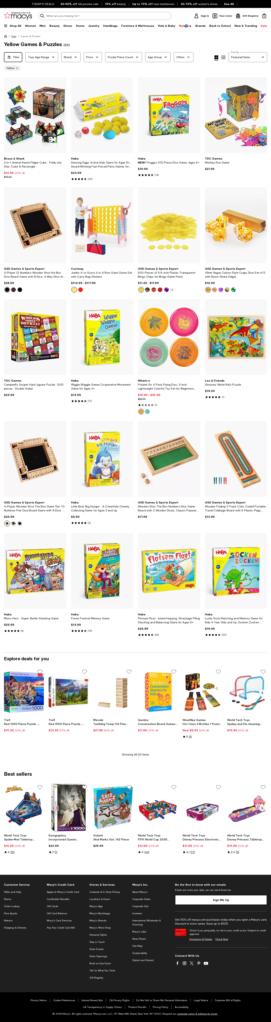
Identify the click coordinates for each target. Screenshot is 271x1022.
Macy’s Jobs (139, 925)
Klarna (7, 892)
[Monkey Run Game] (236, 115)
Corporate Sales (141, 892)
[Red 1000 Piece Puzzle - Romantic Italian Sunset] (24, 685)
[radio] (7, 290)
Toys (13, 36)
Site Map (137, 939)
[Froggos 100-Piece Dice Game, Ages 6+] (169, 115)
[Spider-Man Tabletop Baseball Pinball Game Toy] (24, 801)
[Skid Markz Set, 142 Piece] (113, 801)
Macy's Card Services (59, 914)
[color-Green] (233, 289)
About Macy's (139, 885)
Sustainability (139, 946)
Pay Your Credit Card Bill (61, 921)
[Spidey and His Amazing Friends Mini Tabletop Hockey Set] (247, 685)
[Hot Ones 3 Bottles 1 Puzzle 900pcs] (202, 685)
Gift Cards (52, 900)
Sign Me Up (221, 893)
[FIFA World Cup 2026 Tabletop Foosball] (158, 801)
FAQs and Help (12, 885)
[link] (35, 168)
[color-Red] (80, 289)
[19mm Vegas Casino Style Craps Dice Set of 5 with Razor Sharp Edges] (236, 225)
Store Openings (98, 950)
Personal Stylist (98, 928)
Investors (137, 907)
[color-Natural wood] (7, 523)
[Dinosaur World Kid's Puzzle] (236, 337)
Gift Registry (96, 971)
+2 (171, 289)
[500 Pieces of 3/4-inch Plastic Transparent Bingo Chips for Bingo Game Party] (169, 225)
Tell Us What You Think (102, 964)
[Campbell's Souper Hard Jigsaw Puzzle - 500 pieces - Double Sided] (35, 337)
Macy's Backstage (99, 907)
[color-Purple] (166, 289)
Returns (8, 914)
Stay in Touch (97, 935)
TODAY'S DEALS (43, 4)
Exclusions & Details (200, 933)
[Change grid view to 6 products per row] (223, 57)
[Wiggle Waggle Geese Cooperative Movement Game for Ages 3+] (102, 337)
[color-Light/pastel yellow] (7, 289)
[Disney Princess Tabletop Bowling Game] (247, 801)
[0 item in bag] (264, 16)
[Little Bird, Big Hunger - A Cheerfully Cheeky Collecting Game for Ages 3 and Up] (102, 459)
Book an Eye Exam (100, 957)
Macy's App (96, 900)
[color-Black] (19, 289)
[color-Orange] (153, 289)
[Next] (61, 115)
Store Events (96, 942)
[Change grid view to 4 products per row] (216, 58)
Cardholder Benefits (58, 892)
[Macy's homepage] (6, 37)
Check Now (221, 933)
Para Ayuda (10, 907)
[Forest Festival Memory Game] (102, 571)
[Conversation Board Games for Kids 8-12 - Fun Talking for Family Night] (158, 685)
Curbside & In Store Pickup (104, 885)
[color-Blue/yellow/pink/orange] (147, 411)
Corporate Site (140, 900)
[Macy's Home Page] (18, 16)
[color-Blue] (227, 289)
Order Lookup (11, 900)
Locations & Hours (99, 892)
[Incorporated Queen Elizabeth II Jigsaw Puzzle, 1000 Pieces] (68, 801)
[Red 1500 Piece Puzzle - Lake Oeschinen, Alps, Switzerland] (68, 685)
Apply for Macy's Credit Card (63, 885)
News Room (139, 932)
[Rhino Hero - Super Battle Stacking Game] (35, 571)
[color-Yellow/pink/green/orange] (141, 411)
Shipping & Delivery (15, 921)
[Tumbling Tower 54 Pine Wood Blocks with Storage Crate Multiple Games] (113, 685)
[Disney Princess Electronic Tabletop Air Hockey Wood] (202, 801)
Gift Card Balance (57, 907)
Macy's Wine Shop (100, 921)
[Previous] (8, 115)
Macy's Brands (97, 914)
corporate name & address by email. (197, 1007)
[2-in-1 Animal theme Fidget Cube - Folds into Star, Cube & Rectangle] (35, 115)
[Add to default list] (39, 665)
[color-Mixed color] (147, 289)
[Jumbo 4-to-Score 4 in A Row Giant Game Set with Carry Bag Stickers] (102, 225)
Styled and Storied (143, 954)
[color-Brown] (13, 289)
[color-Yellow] (74, 289)
